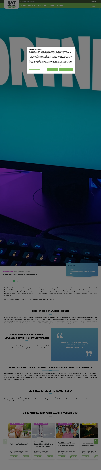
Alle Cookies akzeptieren (66, 69)
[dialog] (51, 60)
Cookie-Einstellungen (34, 69)
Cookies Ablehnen (52, 69)
